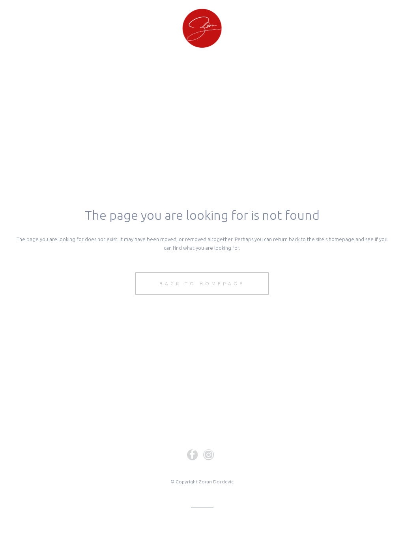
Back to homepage (202, 283)
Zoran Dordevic (216, 481)
